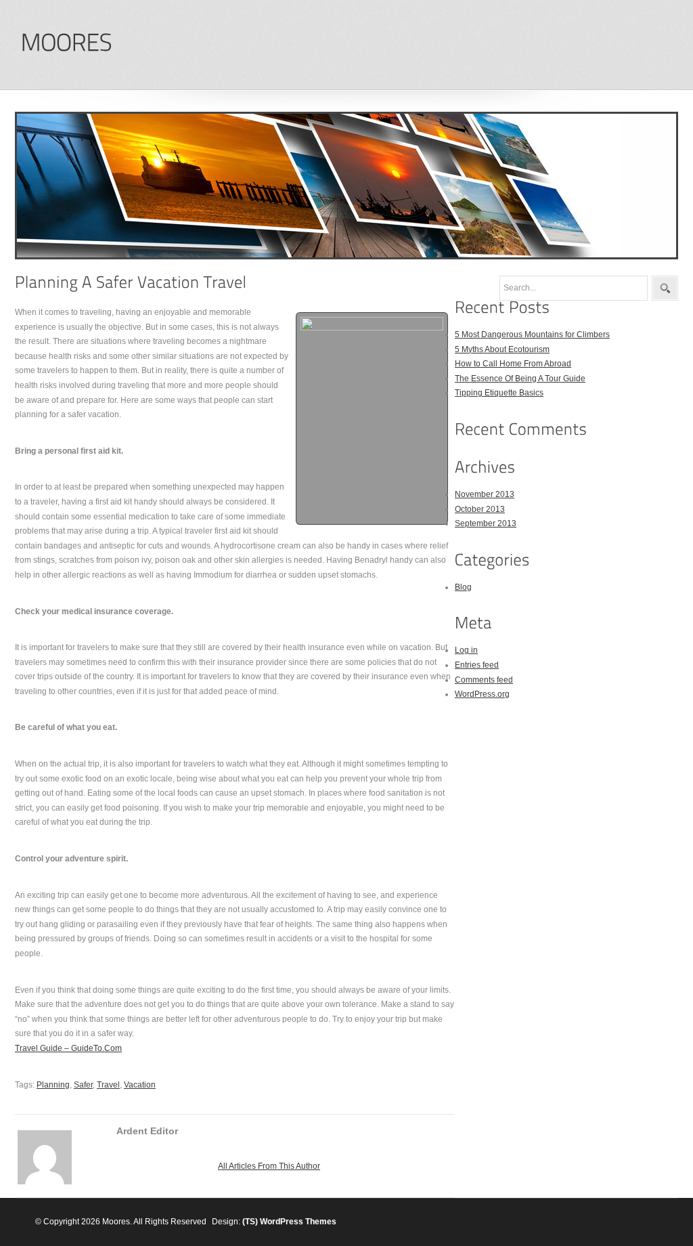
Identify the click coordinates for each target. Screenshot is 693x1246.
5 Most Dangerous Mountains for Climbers (532, 334)
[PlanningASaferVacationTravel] (131, 282)
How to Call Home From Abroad (513, 363)
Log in (466, 650)
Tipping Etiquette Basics (499, 393)
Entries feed (477, 665)
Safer (83, 1085)
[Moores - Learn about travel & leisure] (66, 43)
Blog (463, 587)
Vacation (140, 1085)
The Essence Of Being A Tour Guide (520, 378)
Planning (53, 1085)
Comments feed (484, 680)
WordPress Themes (298, 1221)
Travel (108, 1085)
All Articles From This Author (269, 1166)
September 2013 (485, 523)
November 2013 (484, 494)
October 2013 (480, 509)
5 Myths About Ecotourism (502, 349)
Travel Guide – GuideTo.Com (68, 1048)
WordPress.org (482, 694)
